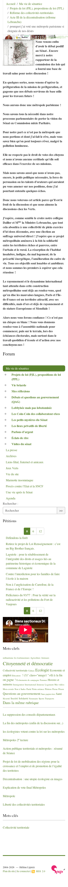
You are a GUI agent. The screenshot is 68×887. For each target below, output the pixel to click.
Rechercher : (10, 503)
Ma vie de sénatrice (30, 4)
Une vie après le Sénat (19, 492)
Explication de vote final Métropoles (24, 787)
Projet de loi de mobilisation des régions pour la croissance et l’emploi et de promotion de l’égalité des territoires (32, 765)
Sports (41, 698)
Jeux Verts (12, 468)
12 (40, 531)
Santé (59, 694)
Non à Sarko (20, 689)
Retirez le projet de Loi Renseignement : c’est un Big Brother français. (33, 546)
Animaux (45, 657)
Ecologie (42, 670)
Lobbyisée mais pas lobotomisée (32, 408)
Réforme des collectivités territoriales (31, 13)
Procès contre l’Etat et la (24, 486)
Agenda (10, 498)
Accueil (10, 4)
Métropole (9, 796)
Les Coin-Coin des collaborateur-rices (36, 414)
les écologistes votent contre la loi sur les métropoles (34, 731)
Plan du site (9, 871)
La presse (11, 450)
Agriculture (35, 657)
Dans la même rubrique (21, 702)
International (30, 684)
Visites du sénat (21, 444)
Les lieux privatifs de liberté (29, 426)
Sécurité (6, 698)
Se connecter (23, 871)
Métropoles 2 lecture (15, 740)
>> (61, 510)
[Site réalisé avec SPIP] (58, 869)
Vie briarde (19, 385)
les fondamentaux (22, 657)
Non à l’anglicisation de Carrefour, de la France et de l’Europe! (29, 586)
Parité (28, 689)
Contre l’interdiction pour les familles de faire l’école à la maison (33, 576)
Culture (31, 670)
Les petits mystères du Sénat (29, 420)
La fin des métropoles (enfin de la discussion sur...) (33, 723)
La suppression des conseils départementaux (29, 714)
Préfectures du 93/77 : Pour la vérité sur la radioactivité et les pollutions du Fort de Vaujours (31, 599)
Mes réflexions (21, 391)
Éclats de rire (20, 438)
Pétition (48, 689)
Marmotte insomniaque (19, 480)
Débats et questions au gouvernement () (35, 399)
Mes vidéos (59, 684)
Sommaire (33, 698)
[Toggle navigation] (60, 8)
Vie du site (12, 474)
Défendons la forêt (17, 538)
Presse (55, 689)
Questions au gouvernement (21, 693)
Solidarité (23, 698)
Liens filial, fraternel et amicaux (24, 462)
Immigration (18, 684)
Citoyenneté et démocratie (28, 663)
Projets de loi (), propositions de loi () (36, 376)
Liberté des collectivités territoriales (24, 804)
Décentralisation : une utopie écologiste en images (32, 779)
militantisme (8, 657)
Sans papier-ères (48, 694)
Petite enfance (38, 689)
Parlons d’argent (22, 432)
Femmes (43, 680)
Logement (49, 684)
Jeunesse (40, 684)
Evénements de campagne (27, 680)
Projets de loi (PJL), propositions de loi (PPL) (37, 8)
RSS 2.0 (40, 871)
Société (14, 698)
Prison (61, 689)
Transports (49, 698)
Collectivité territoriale (15, 670)
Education (16, 675)
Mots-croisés (8, 689)
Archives (11, 456)
